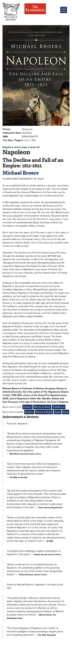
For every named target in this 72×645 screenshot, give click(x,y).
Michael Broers (21, 173)
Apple (58, 412)
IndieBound (59, 407)
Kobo (65, 412)
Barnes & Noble (42, 407)
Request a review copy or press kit (21, 147)
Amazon (27, 407)
